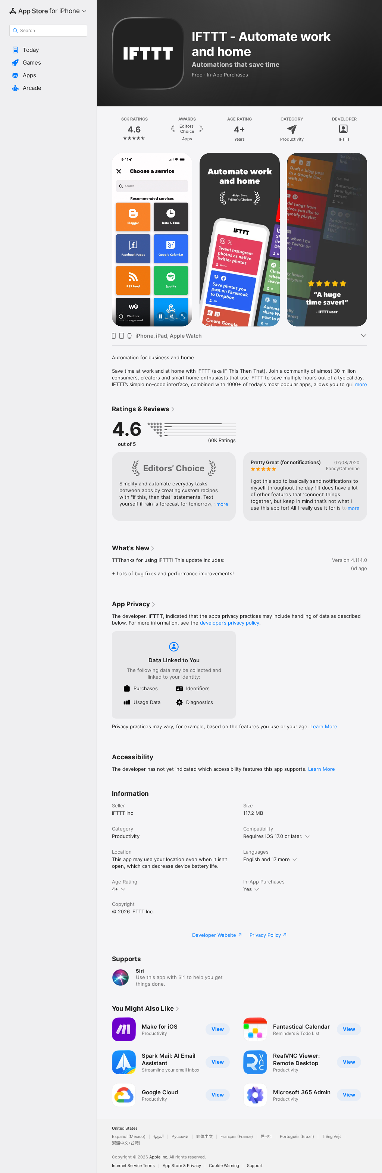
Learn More (323, 726)
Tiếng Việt (331, 1137)
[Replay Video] (120, 317)
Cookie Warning (224, 1166)
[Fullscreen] (183, 317)
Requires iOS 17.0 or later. (273, 836)
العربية (158, 1137)
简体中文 (204, 1137)
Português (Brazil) (297, 1137)
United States (125, 1128)
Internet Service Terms (133, 1166)
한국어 (266, 1137)
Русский (180, 1137)
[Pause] (160, 317)
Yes (247, 889)
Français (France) (236, 1137)
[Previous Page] (104, 129)
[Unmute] (171, 317)
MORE (222, 504)
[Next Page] (374, 129)
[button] (48, 50)
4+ (115, 889)
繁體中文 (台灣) (126, 1143)
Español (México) (128, 1137)
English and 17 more (266, 859)
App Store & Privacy (182, 1166)
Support (255, 1166)
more (361, 384)
